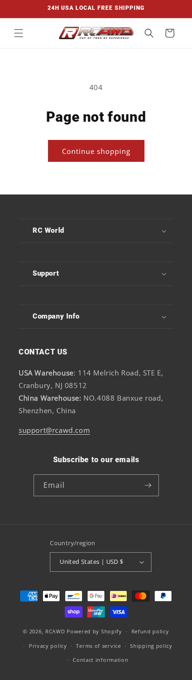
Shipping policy (151, 645)
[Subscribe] (148, 485)
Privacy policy (48, 645)
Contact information (100, 659)
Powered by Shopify (94, 631)
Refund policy (150, 631)
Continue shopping (96, 151)
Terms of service (98, 645)
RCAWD (55, 631)
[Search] (149, 33)
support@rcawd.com (54, 430)
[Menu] (18, 33)
